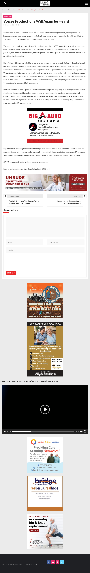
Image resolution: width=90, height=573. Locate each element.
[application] (45, 409)
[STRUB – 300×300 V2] (45, 455)
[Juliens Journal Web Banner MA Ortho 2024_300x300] (45, 531)
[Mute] (81, 431)
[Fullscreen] (85, 431)
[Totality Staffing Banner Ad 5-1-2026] (45, 349)
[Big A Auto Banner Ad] (45, 125)
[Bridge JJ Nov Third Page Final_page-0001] (45, 493)
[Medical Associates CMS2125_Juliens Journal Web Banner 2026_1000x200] (45, 182)
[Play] (5, 431)
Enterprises (7, 16)
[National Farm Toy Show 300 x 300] (45, 300)
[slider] (43, 431)
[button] (45, 409)
